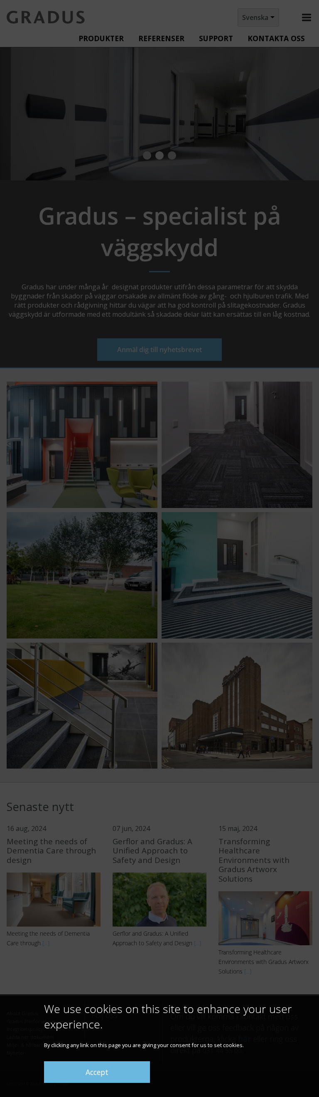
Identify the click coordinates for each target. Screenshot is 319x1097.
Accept (97, 1072)
